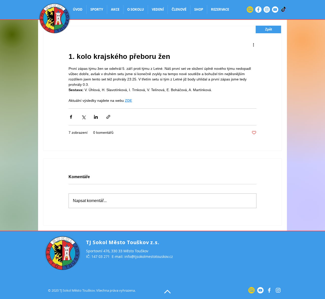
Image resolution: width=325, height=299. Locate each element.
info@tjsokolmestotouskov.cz (148, 256)
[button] (268, 29)
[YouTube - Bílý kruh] (275, 9)
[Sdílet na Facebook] (71, 116)
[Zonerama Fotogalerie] (250, 9)
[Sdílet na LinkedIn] (95, 116)
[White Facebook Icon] (269, 290)
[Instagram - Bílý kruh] (267, 9)
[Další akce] (253, 44)
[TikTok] (283, 9)
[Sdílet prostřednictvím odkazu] (108, 116)
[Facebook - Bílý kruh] (258, 9)
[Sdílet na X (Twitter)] (83, 116)
